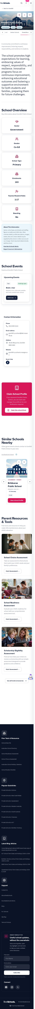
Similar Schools (14, 32)
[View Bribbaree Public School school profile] (16, 481)
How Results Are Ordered (8, 454)
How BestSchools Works (11, 246)
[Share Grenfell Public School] (19, 15)
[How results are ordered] (16, 454)
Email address (7, 963)
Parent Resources (27, 32)
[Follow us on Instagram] (12, 987)
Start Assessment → (13, 571)
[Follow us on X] (18, 987)
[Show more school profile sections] (31, 32)
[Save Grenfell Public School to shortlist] (30, 15)
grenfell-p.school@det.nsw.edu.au (18, 334)
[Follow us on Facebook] (6, 987)
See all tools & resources (15, 681)
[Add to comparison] (19, 462)
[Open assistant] (30, 676)
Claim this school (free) (18, 410)
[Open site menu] (31, 3)
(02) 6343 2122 (13, 326)
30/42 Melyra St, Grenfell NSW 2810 (17, 344)
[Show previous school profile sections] (2, 32)
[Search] (21, 3)
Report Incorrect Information (13, 249)
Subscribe (16, 973)
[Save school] (24, 462)
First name (6, 954)
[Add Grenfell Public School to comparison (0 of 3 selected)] (24, 15)
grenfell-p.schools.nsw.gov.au (18, 353)
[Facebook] (7, 362)
